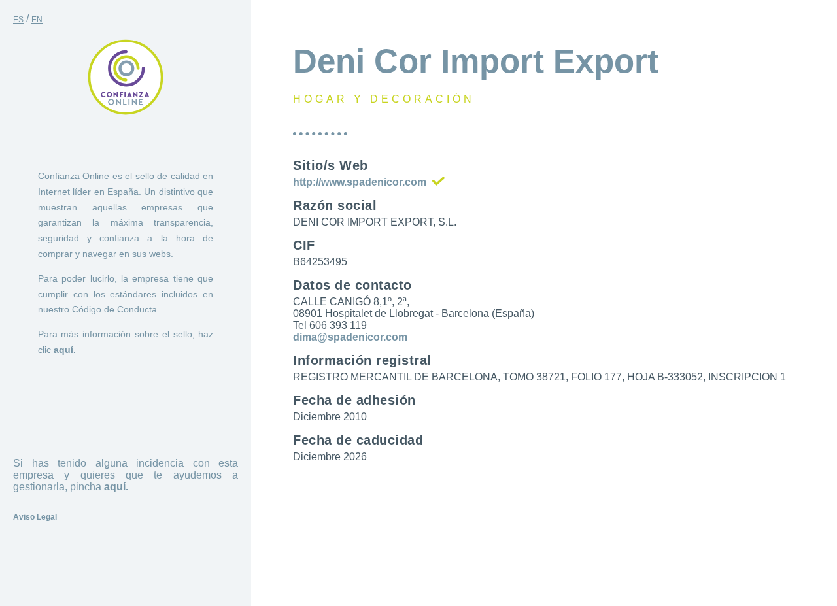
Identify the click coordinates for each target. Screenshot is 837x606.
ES (18, 19)
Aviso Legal (35, 517)
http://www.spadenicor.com (359, 182)
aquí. (65, 350)
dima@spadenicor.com (350, 337)
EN (37, 19)
